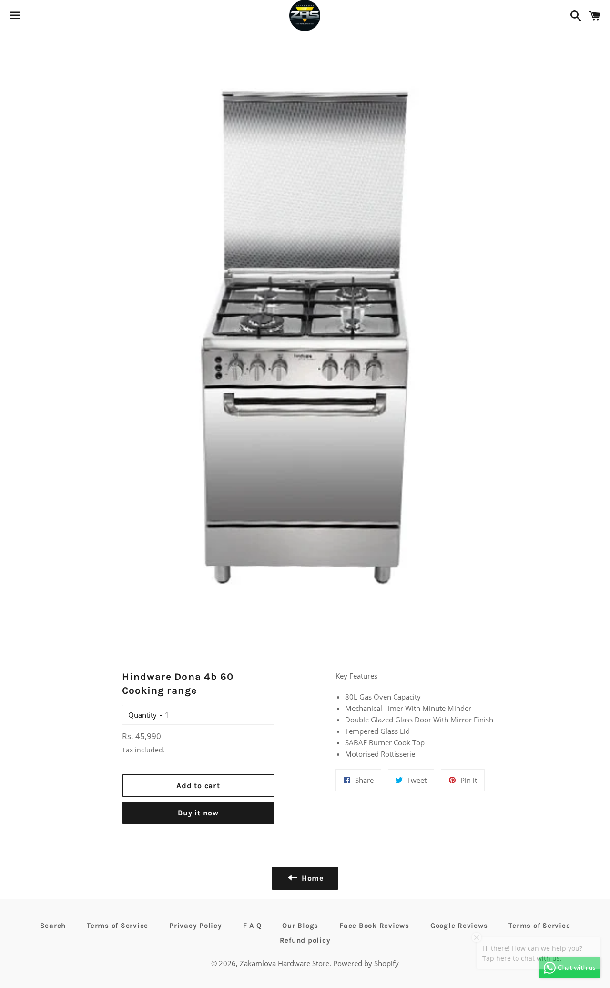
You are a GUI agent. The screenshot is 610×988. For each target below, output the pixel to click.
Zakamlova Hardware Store (284, 963)
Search (53, 925)
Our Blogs (300, 925)
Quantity (142, 715)
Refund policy (305, 940)
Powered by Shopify (366, 963)
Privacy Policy (195, 925)
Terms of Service (117, 925)
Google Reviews (459, 925)
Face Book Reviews (374, 925)
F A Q (252, 925)
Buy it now (198, 812)
